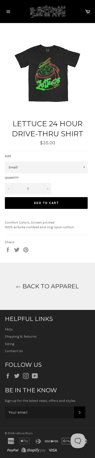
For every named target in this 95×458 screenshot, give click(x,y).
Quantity (12, 177)
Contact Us (14, 351)
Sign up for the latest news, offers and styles (40, 401)
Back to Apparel (50, 286)
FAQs (9, 329)
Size (8, 156)
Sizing (9, 344)
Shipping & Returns (21, 336)
